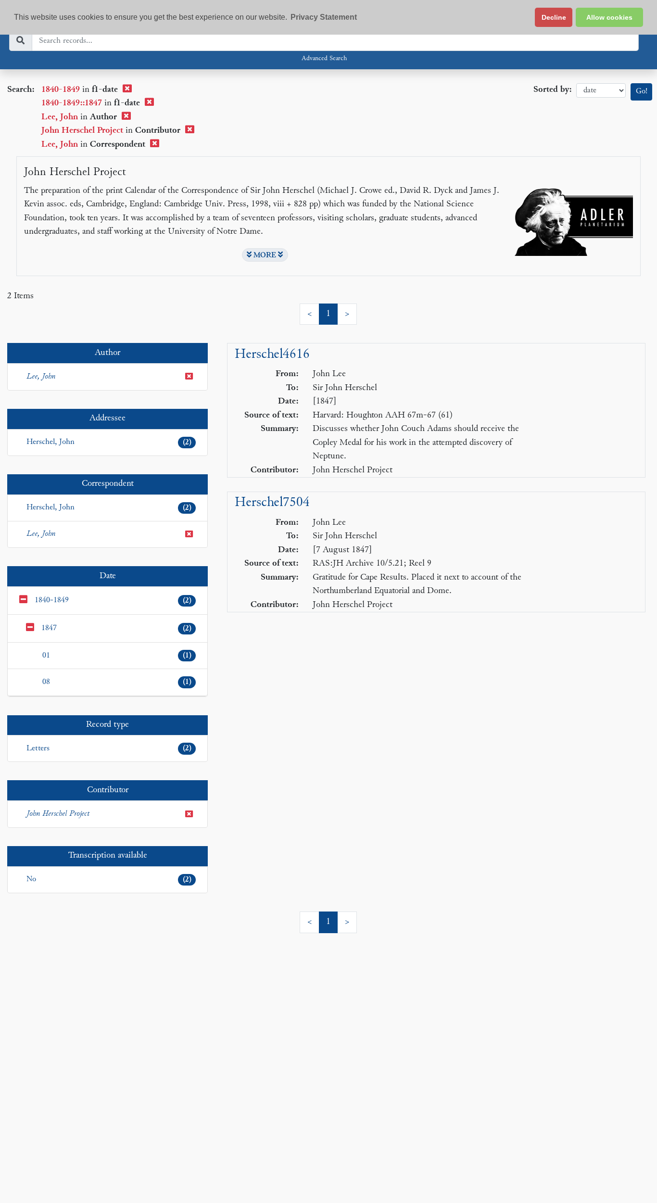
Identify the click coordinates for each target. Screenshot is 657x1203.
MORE (265, 255)
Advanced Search (324, 58)
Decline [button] (554, 17)
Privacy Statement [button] (324, 17)
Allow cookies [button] (609, 17)
